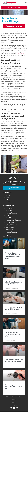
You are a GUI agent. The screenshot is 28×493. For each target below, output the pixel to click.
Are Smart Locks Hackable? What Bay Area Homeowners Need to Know (13, 255)
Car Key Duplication (11, 212)
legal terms (14, 402)
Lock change (9, 231)
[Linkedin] (14, 408)
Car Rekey (8, 217)
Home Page (9, 196)
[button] (26, 3)
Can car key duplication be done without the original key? (14, 386)
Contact (8, 201)
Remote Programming (11, 232)
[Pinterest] (11, 408)
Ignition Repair (9, 229)
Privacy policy (14, 405)
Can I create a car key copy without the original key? (14, 360)
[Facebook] (17, 408)
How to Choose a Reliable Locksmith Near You (13, 308)
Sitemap (14, 399)
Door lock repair (10, 222)
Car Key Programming (11, 213)
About (7, 197)
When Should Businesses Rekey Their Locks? (13, 283)
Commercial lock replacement (13, 220)
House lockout (9, 225)
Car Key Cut (9, 210)
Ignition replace (9, 227)
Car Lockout (9, 215)
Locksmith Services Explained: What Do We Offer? (12, 334)
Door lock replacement (11, 224)
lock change (21, 53)
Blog (7, 199)
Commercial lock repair (11, 219)
